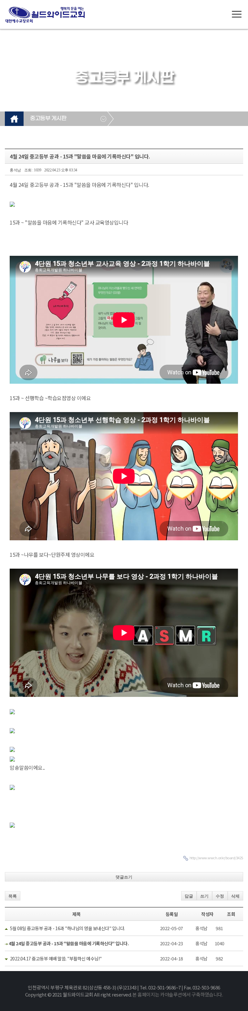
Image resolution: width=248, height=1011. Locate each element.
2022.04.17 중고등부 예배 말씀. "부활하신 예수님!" (56, 958)
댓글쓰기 (124, 877)
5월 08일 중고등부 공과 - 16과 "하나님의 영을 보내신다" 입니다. (67, 928)
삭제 (235, 896)
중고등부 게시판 (48, 118)
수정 (220, 896)
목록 (12, 896)
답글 (189, 896)
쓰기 (204, 896)
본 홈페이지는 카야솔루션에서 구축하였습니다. (177, 994)
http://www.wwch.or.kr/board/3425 (216, 857)
